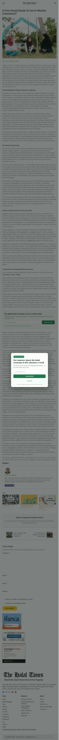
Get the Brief (29, 376)
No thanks (29, 380)
